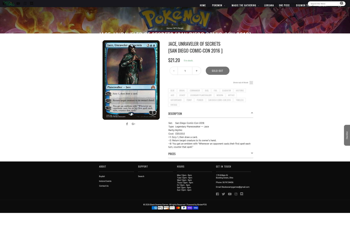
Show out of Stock (240, 82)
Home (169, 28)
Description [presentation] (175, 114)
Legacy (182, 95)
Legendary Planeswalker (201, 95)
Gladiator (226, 90)
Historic (240, 90)
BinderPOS (202, 205)
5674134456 (227, 182)
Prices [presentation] (172, 154)
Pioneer (200, 99)
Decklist (347, 135)
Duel (207, 90)
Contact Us (104, 186)
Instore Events (105, 181)
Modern (220, 95)
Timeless (239, 99)
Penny (189, 99)
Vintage (173, 104)
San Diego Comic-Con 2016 (219, 99)
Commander (195, 90)
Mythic (231, 95)
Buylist (102, 176)
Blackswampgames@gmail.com (236, 187)
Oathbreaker (176, 99)
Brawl (182, 90)
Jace (172, 95)
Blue (172, 90)
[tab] (210, 115)
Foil (215, 90)
